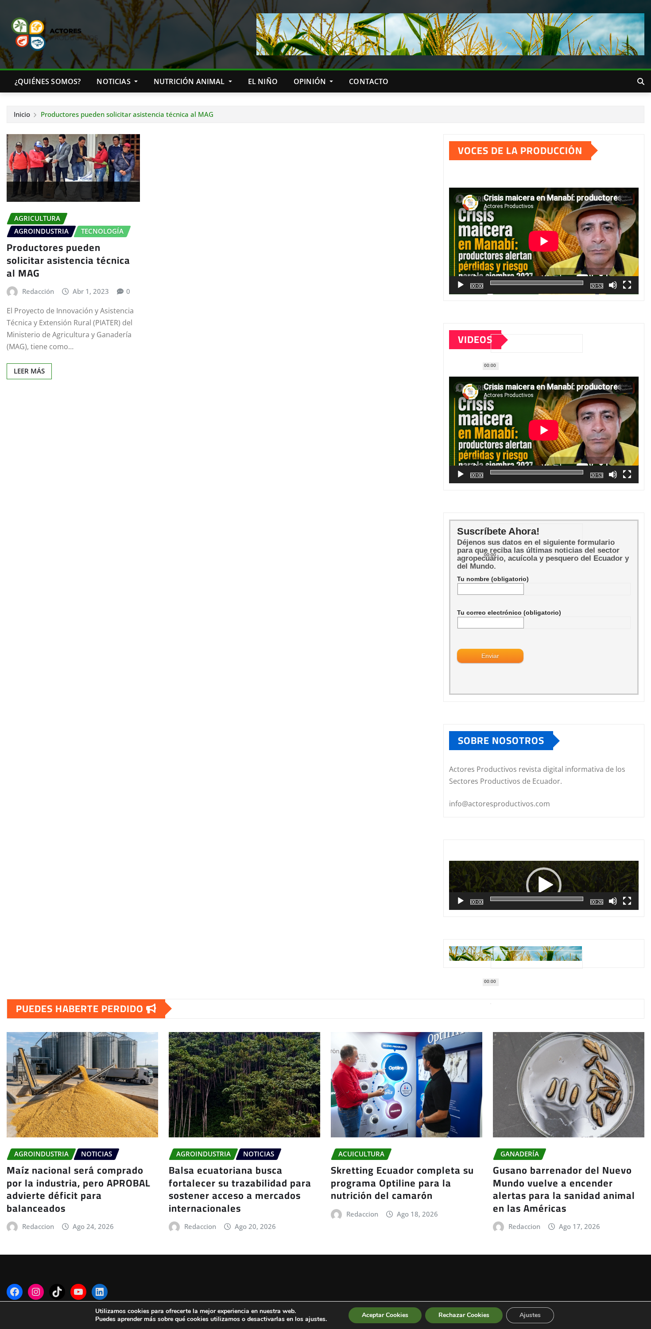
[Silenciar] (612, 285)
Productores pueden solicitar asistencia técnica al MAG (127, 114)
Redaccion (38, 1226)
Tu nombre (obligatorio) (493, 578)
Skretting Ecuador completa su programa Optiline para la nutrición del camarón (402, 1183)
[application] (544, 241)
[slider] (536, 899)
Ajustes (530, 1315)
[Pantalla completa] (627, 285)
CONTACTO (368, 81)
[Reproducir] (460, 285)
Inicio (22, 114)
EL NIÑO (263, 81)
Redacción (38, 291)
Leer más (29, 370)
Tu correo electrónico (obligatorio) (509, 612)
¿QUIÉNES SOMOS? (48, 81)
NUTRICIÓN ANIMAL (190, 81)
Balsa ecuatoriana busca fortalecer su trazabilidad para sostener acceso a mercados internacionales (240, 1189)
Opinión (311, 81)
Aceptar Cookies (385, 1315)
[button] (544, 885)
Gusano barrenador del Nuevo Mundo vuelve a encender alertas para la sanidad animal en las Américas (564, 1189)
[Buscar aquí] (640, 81)
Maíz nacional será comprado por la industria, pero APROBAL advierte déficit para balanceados (79, 1189)
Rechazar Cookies (463, 1315)
